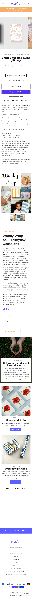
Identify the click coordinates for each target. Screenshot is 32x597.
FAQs (16, 556)
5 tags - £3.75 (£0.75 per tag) (16, 80)
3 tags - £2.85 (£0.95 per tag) (16, 75)
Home (5, 54)
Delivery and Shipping (16, 553)
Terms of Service (16, 568)
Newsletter (16, 559)
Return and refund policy (16, 571)
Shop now (15, 482)
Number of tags (16, 72)
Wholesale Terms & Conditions (16, 574)
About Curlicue (16, 547)
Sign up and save (16, 579)
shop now (15, 429)
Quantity (6, 321)
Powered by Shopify (16, 595)
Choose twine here (8, 118)
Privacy (16, 562)
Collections (11, 54)
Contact (16, 565)
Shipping (13, 66)
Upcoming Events (22, 54)
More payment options (16, 96)
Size (4, 313)
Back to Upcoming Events (17, 530)
